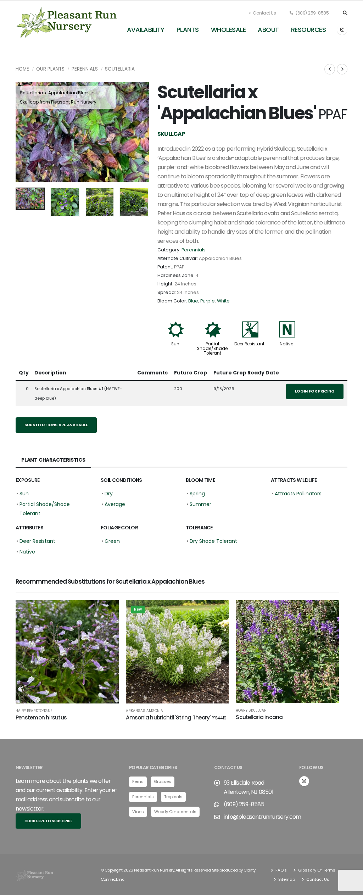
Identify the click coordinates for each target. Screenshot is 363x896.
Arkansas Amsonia (144, 711)
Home (22, 69)
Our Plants (50, 69)
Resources (308, 29)
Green (112, 541)
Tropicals (173, 797)
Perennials (85, 69)
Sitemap (286, 879)
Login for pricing (315, 391)
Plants (188, 29)
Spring (197, 493)
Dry (109, 493)
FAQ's (280, 870)
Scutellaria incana (259, 717)
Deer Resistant (249, 344)
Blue (193, 301)
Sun (175, 344)
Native (286, 344)
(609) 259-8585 (312, 13)
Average (115, 504)
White (223, 301)
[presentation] (24, 132)
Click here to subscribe (48, 821)
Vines (138, 811)
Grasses (162, 781)
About (268, 29)
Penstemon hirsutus (41, 717)
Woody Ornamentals (175, 811)
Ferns (138, 781)
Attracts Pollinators (298, 493)
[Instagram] (342, 30)
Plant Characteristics (53, 459)
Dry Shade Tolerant (213, 541)
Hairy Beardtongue (34, 711)
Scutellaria (120, 69)
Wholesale (228, 29)
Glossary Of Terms (316, 870)
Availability (145, 29)
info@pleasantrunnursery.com (262, 817)
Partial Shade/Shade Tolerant (212, 348)
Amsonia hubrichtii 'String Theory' (176, 717)
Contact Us (264, 13)
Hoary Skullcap (251, 710)
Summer (200, 504)
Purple (207, 301)
